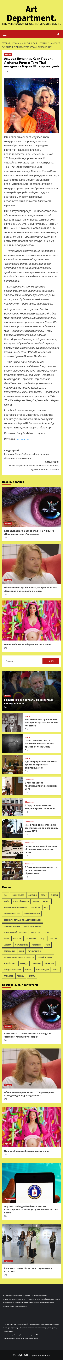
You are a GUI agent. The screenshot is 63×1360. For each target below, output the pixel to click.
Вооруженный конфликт (15, 932)
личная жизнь (34, 951)
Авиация (32, 895)
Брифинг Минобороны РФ (15, 907)
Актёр (6, 901)
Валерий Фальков (12, 914)
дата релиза (9, 951)
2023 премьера (18, 895)
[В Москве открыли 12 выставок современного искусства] (31, 1244)
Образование (30, 779)
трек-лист (8, 976)
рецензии (49, 963)
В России (36, 907)
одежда (24, 963)
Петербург (36, 945)
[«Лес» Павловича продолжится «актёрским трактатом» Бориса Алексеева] (12, 722)
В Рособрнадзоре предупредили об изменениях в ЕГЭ (41, 785)
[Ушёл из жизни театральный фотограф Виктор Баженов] (31, 691)
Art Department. (32, 13)
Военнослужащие (32, 926)
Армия (36, 901)
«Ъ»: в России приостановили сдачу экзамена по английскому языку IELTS (41, 827)
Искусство (36, 932)
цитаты (32, 976)
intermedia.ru (24, 439)
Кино (48, 932)
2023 (5, 895)
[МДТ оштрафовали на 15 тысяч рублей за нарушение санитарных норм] (12, 764)
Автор (44, 895)
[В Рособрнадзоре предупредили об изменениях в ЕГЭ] (12, 786)
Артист (46, 901)
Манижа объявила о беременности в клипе (27, 644)
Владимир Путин (32, 914)
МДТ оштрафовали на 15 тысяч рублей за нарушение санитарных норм (41, 764)
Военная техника (12, 926)
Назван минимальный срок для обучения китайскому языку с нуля (41, 849)
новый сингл (10, 963)
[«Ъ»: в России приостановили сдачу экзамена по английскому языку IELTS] (12, 828)
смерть (28, 970)
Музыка (8, 54)
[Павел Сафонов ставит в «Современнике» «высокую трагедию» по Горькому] (12, 743)
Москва (53, 939)
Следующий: (34, 465)
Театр (7, 696)
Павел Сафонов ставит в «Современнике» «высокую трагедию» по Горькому (39, 743)
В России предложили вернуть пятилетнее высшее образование (41, 870)
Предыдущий (27, 454)
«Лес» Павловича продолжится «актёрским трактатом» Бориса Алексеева (41, 722)
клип (21, 951)
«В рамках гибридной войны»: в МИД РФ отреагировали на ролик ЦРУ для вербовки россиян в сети (31, 1209)
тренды (20, 976)
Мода (43, 939)
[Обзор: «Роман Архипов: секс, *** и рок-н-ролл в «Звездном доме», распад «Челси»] (31, 564)
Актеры (54, 895)
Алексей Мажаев (21, 901)
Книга (6, 939)
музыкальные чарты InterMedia (19, 957)
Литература (31, 939)
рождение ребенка (12, 970)
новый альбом (45, 957)
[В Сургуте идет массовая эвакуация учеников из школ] (12, 807)
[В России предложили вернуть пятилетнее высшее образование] (12, 870)
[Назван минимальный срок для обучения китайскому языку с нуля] (12, 849)
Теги (48, 945)
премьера (36, 963)
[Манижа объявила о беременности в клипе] (31, 620)
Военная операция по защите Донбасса (22, 920)
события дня (42, 970)
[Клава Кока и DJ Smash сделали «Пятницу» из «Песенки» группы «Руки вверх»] (31, 507)
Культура (17, 939)
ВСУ (46, 907)
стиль (56, 970)
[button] (5, 33)
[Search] (58, 33)
